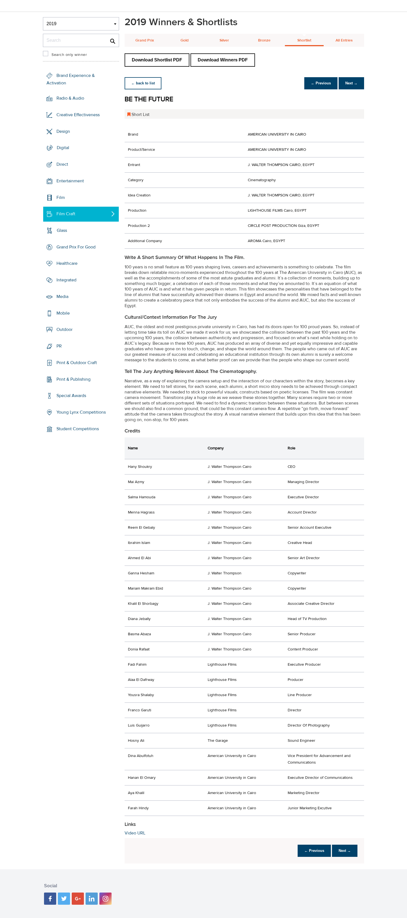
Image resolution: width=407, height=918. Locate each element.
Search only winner (69, 54)
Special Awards (71, 395)
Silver (224, 40)
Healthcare (67, 263)
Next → (351, 83)
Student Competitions (77, 429)
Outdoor (64, 329)
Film (60, 197)
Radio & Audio (70, 98)
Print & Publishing (73, 379)
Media (62, 296)
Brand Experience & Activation (71, 79)
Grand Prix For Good (76, 247)
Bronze (264, 40)
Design (63, 131)
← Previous (321, 83)
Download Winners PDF (223, 60)
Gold (185, 40)
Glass (62, 230)
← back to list (143, 83)
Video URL (135, 833)
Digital (63, 148)
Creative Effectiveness (78, 115)
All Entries (344, 40)
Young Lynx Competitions (81, 412)
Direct (62, 164)
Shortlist (304, 40)
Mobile (63, 313)
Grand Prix (144, 40)
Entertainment (70, 181)
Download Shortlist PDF (157, 60)
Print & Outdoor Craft (76, 362)
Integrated (66, 280)
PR (59, 346)
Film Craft (65, 214)
